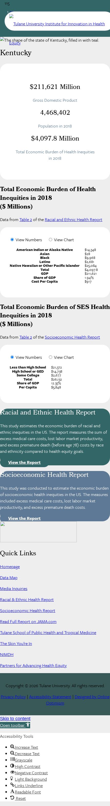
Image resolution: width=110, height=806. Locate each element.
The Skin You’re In (16, 643)
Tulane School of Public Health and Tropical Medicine (48, 632)
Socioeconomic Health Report (72, 337)
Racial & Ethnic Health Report (27, 599)
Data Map (8, 577)
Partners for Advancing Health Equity (33, 665)
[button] (15, 725)
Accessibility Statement (50, 696)
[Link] (59, 43)
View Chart (64, 239)
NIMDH (7, 654)
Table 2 (25, 219)
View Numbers (29, 239)
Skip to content (15, 718)
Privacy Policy (13, 696)
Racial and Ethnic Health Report (73, 219)
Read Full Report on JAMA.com (28, 621)
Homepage (10, 566)
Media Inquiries (13, 588)
